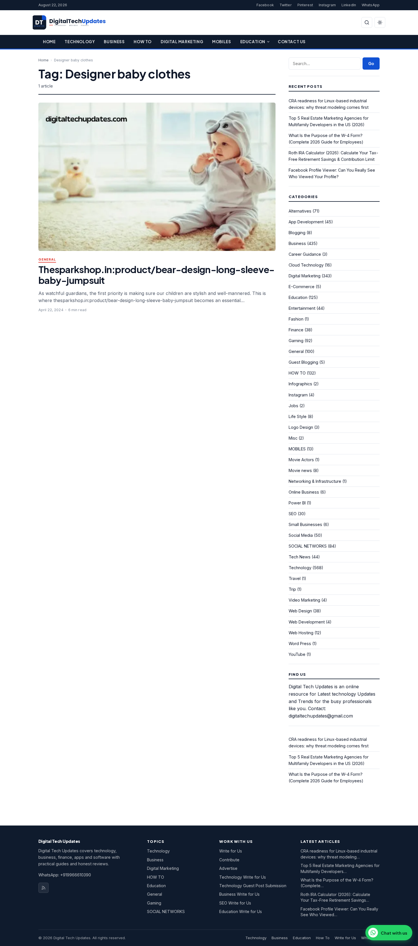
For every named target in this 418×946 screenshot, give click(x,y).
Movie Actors (301, 459)
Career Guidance (305, 254)
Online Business (304, 492)
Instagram (327, 5)
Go (371, 63)
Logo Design (301, 427)
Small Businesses (305, 524)
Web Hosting (301, 632)
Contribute (229, 859)
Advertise (228, 868)
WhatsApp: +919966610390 (64, 874)
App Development (306, 221)
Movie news (300, 470)
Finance (296, 329)
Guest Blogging (303, 362)
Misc (293, 438)
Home (49, 41)
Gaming (296, 340)
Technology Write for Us (242, 877)
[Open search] (366, 22)
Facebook (265, 5)
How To (143, 41)
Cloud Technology (306, 265)
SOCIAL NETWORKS (308, 546)
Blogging (297, 232)
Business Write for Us (239, 894)
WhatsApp (371, 5)
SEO (293, 513)
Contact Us (292, 41)
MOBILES (297, 448)
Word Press (300, 643)
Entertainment (302, 308)
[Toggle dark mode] (379, 22)
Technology (80, 41)
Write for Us (230, 851)
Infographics (300, 383)
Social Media (301, 535)
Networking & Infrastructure (315, 481)
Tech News (300, 556)
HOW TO (297, 373)
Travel (295, 578)
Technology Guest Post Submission (252, 885)
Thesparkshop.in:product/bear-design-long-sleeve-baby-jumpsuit (156, 274)
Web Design (300, 610)
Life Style (298, 416)
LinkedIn (349, 5)
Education (252, 41)
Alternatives (300, 211)
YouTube (297, 654)
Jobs (293, 405)
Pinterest (305, 5)
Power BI (297, 502)
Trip (292, 589)
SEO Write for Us (235, 903)
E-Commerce (301, 286)
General (47, 259)
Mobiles (221, 41)
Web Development (307, 621)
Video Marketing (304, 600)
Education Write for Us (240, 911)
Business (114, 41)
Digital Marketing (182, 41)
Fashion (296, 319)
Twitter (286, 5)
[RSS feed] (43, 888)
